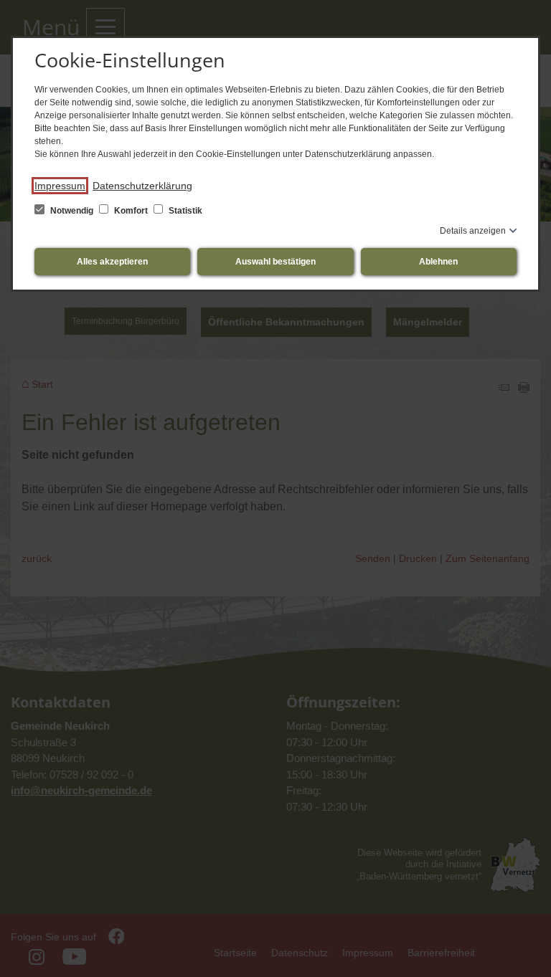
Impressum (59, 185)
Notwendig (71, 211)
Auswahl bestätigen (275, 262)
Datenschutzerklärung (142, 185)
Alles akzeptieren (112, 262)
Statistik (184, 211)
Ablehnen (438, 262)
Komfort (131, 211)
